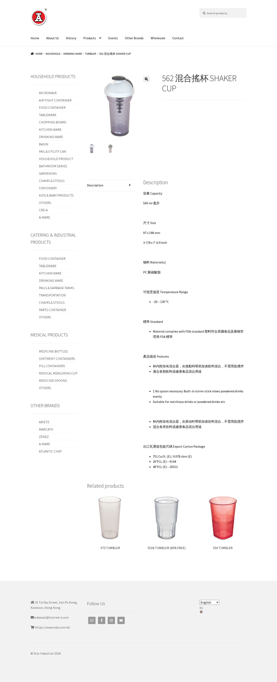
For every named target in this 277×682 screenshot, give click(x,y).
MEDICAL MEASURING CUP (58, 373)
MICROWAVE (48, 93)
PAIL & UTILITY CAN (52, 151)
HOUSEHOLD (53, 53)
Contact (178, 38)
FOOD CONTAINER (52, 107)
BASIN (43, 144)
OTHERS (45, 202)
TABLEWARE (47, 115)
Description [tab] (95, 185)
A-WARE (44, 217)
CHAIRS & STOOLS (52, 180)
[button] (146, 79)
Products (89, 38)
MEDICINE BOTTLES (53, 351)
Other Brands (134, 38)
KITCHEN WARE (50, 129)
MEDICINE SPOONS (53, 380)
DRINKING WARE (72, 53)
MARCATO (46, 429)
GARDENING (48, 173)
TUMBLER (90, 53)
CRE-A (43, 210)
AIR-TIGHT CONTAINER (55, 100)
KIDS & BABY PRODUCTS (56, 195)
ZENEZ (44, 436)
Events (113, 38)
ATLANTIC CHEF (50, 451)
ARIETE (44, 422)
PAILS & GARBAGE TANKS (56, 288)
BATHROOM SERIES (53, 166)
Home (35, 38)
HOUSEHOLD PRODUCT (56, 159)
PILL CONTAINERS (52, 366)
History (71, 38)
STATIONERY (48, 188)
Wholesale (158, 38)
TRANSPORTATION (52, 295)
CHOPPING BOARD (52, 122)
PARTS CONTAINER (52, 310)
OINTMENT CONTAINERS (57, 358)
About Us (52, 38)
